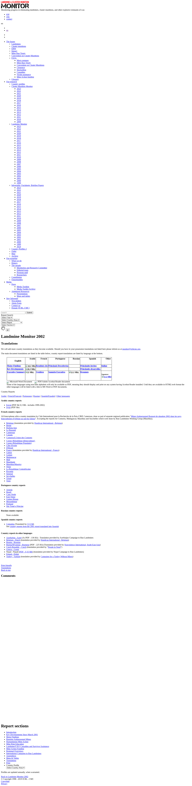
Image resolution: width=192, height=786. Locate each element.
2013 (19, 112)
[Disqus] (96, 615)
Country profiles (18, 84)
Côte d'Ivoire (11, 445)
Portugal (9, 504)
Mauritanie (10, 462)
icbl (7, 14)
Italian (104, 366)
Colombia (10, 524)
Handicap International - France (46, 450)
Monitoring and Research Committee (32, 268)
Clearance (21, 67)
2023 (19, 89)
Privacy (4, 784)
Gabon (9, 452)
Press (13, 284)
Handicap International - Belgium (48, 423)
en (7, 30)
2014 (19, 110)
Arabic (4, 396)
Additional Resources (20, 291)
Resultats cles (42, 366)
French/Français (14, 396)
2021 (19, 93)
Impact (14, 51)
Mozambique (11, 501)
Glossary (15, 79)
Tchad (8, 478)
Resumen (84, 372)
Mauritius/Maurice (13, 464)
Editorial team (22, 270)
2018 (19, 100)
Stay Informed (12, 298)
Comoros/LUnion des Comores (19, 438)
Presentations (22, 294)
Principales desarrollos (90, 369)
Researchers (22, 275)
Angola (9, 490)
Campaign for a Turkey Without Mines (57, 556)
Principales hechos (88, 366)
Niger (8, 467)
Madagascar (11, 457)
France (9, 450)
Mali (8, 460)
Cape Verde (11, 494)
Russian (36, 396)
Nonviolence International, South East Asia (82, 545)
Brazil (8, 492)
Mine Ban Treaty (18, 53)
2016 (19, 105)
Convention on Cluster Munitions (25, 56)
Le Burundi (11, 430)
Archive (14, 256)
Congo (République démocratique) (20, 441)
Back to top (6, 570)
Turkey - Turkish (13, 556)
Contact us (15, 305)
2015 (19, 107)
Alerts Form (16, 303)
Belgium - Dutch (13, 540)
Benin (8, 425)
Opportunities (17, 279)
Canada (9, 435)
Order (13, 251)
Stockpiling (21, 70)
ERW (13, 49)
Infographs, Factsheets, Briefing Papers (27, 185)
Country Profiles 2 (19, 249)
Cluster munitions (18, 46)
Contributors (16, 277)
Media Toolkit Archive (26, 289)
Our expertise (11, 258)
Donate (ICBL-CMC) (20, 308)
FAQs (13, 58)
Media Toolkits (23, 287)
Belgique (10, 423)
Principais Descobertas (58, 366)
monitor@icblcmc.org (131, 349)
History (14, 263)
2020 (19, 96)
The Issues (10, 41)
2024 (19, 247)
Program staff (22, 272)
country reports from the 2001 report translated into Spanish (34, 526)
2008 (19, 162)
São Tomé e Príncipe (14, 506)
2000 (19, 181)
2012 (19, 115)
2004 (19, 171)
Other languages (63, 396)
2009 (19, 122)
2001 (19, 178)
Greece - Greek (12, 549)
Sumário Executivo (56, 372)
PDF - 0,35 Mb (26, 552)
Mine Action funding (25, 77)
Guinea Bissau (12, 499)
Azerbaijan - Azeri (13, 538)
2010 (19, 119)
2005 (19, 169)
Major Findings (14, 366)
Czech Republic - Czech (16, 547)
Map (13, 254)
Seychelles (10, 476)
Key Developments (15, 369)
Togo (8, 481)
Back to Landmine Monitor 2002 (14, 777)
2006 (19, 166)
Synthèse (40, 372)
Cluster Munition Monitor (22, 86)
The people (16, 265)
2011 (19, 117)
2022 (19, 91)
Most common (23, 60)
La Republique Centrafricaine (18, 469)
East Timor (10, 497)
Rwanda (9, 471)
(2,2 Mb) (107, 377)
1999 (19, 183)
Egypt (8, 405)
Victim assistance (24, 74)
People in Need (54, 547)
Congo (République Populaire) (19, 443)
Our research (11, 82)
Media (8, 282)
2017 (19, 103)
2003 (19, 173)
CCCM (30, 524)
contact (9, 19)
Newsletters (16, 301)
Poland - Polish (12, 554)
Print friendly (6, 566)
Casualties (21, 72)
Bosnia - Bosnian (13, 542)
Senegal (9, 474)
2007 (19, 164)
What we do (16, 261)
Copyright (5, 781)
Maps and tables (23, 296)
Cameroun (10, 432)
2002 (19, 176)
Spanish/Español (48, 396)
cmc (8, 17)
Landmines (16, 44)
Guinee (9, 455)
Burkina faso (11, 428)
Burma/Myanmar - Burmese (17, 545)
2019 (19, 98)
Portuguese (27, 396)
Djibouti (9, 448)
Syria (8, 407)
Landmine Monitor (19, 124)
